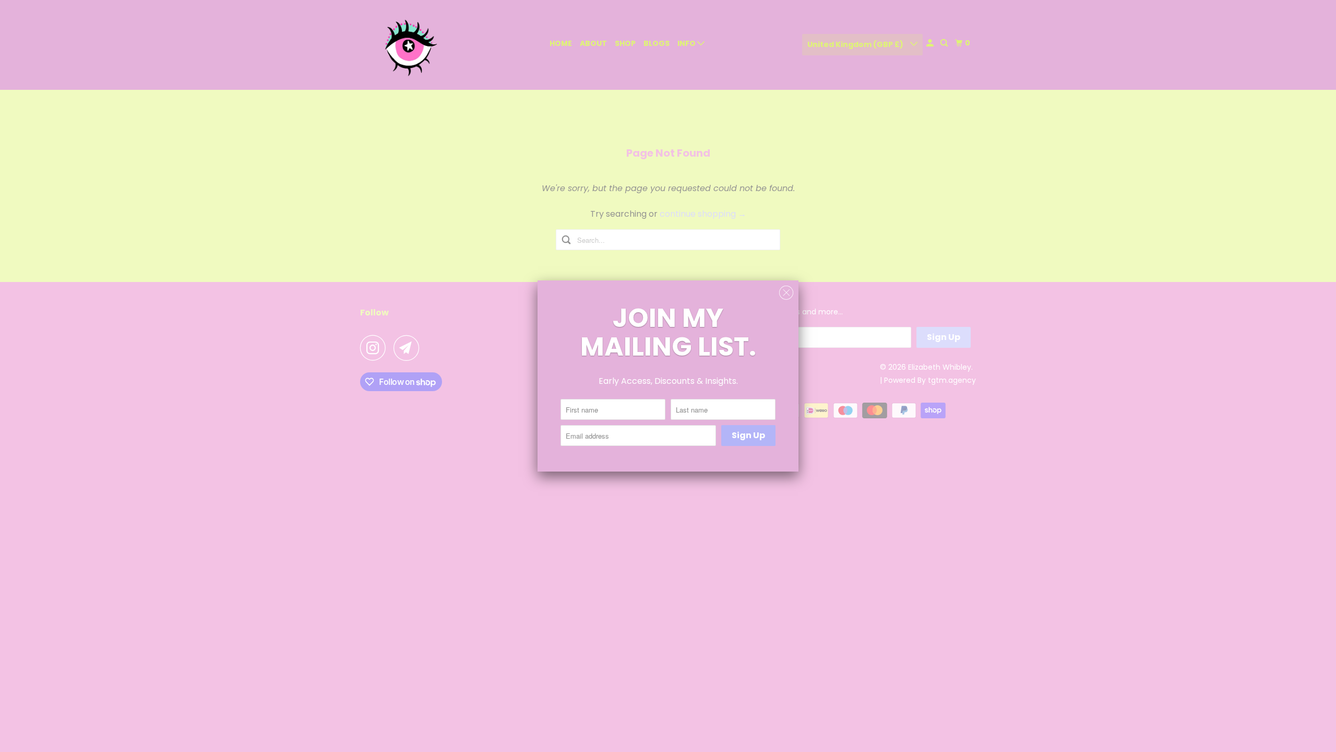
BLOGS (656, 43)
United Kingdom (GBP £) (856, 44)
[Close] (786, 293)
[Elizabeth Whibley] (407, 45)
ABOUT (593, 43)
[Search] (944, 43)
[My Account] (930, 43)
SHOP (625, 43)
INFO (687, 43)
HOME (561, 43)
